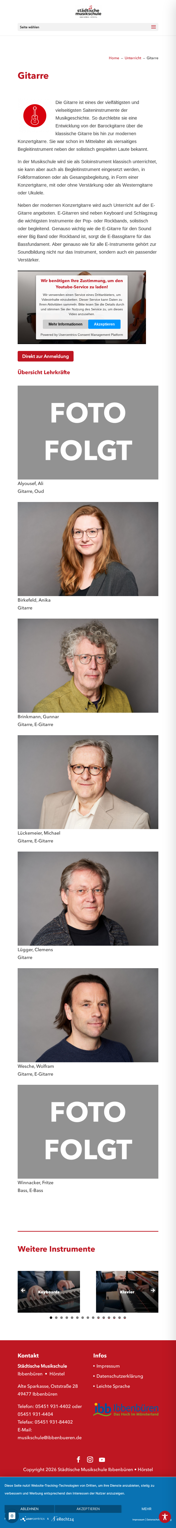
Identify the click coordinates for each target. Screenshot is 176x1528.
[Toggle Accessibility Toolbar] (164, 1516)
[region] (88, 1291)
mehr (146, 1509)
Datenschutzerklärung (119, 1376)
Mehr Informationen (65, 324)
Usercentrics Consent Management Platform (91, 334)
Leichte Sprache (113, 1386)
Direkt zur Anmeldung (45, 356)
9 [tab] (93, 1317)
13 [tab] (114, 1317)
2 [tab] (56, 1317)
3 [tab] (61, 1317)
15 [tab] (125, 1317)
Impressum (108, 1366)
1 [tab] (51, 1317)
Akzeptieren (104, 324)
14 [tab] (119, 1317)
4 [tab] (67, 1317)
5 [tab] (72, 1317)
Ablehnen (29, 1509)
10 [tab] (98, 1317)
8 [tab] (88, 1317)
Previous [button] (23, 1290)
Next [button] (152, 1290)
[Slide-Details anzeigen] (49, 1291)
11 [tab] (103, 1317)
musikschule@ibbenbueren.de (50, 1437)
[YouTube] (102, 1460)
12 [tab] (109, 1317)
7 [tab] (82, 1317)
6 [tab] (77, 1317)
